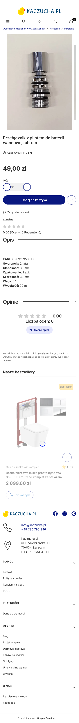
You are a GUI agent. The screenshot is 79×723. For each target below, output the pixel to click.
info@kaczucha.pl (33, 525)
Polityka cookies (12, 578)
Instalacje (69, 28)
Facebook (9, 702)
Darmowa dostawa (14, 648)
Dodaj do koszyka (34, 200)
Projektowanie (11, 642)
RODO (6, 590)
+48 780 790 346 (33, 529)
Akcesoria (55, 28)
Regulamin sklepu (13, 584)
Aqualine (8, 219)
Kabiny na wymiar (13, 654)
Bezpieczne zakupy (15, 696)
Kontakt (7, 572)
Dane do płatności (14, 613)
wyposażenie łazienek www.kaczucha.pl (24, 28)
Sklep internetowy (36, 718)
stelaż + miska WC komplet (22, 467)
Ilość (5, 180)
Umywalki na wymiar (15, 667)
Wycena (8, 673)
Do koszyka (23, 495)
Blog (5, 636)
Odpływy (8, 661)
